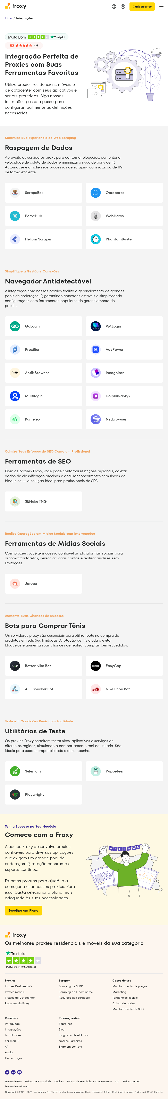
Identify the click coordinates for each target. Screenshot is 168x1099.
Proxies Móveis (15, 992)
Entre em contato (70, 1047)
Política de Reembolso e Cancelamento (89, 1081)
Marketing (119, 992)
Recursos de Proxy (17, 1003)
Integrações (13, 1029)
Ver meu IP (12, 1041)
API (7, 1047)
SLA (117, 1081)
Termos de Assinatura (17, 1086)
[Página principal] (16, 6)
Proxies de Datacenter (20, 998)
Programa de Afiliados (74, 1035)
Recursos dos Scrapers (74, 998)
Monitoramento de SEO (128, 1009)
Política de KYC (131, 1081)
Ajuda (9, 1052)
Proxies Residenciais (18, 986)
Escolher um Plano (23, 910)
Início (8, 18)
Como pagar (13, 1058)
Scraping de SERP (71, 986)
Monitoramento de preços (129, 986)
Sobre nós (65, 1024)
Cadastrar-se (142, 6)
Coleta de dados (123, 1003)
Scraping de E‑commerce (76, 992)
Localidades (13, 1035)
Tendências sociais (125, 998)
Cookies (59, 1081)
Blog (62, 1029)
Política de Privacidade (38, 1081)
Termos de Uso (13, 1081)
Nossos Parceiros (70, 1041)
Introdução (12, 1024)
